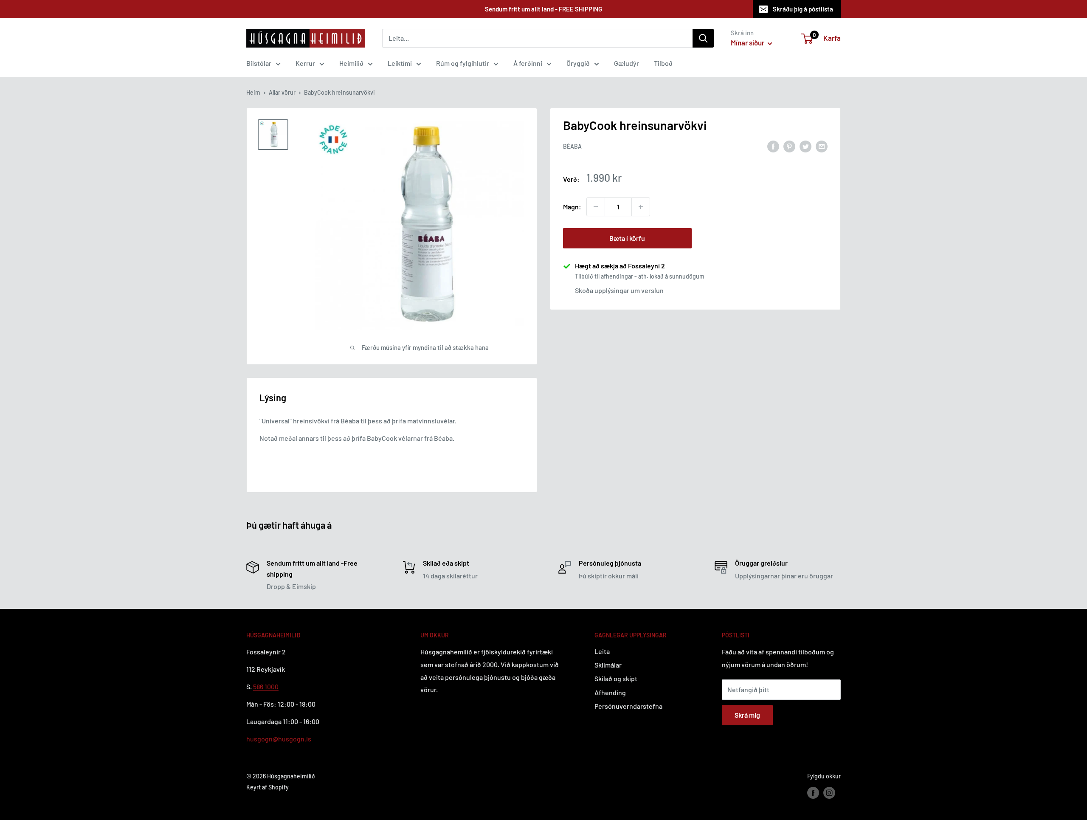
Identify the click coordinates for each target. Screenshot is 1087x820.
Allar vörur (282, 92)
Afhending (610, 692)
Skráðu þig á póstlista (803, 9)
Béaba (572, 146)
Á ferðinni (527, 63)
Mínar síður (748, 42)
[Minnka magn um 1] (596, 207)
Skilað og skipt (615, 678)
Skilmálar (608, 665)
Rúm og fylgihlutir (462, 63)
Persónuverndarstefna (628, 706)
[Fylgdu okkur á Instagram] (829, 792)
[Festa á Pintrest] (789, 145)
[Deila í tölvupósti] (822, 145)
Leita (602, 651)
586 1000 (266, 686)
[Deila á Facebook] (773, 145)
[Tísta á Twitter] (805, 145)
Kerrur (305, 63)
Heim (253, 92)
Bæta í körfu (627, 238)
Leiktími (400, 63)
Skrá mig (747, 715)
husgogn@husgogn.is (278, 739)
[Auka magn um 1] (641, 207)
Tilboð (663, 63)
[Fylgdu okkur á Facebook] (813, 792)
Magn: (572, 207)
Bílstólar (258, 63)
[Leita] (703, 38)
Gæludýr (626, 63)
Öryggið (578, 63)
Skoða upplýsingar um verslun (619, 290)
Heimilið (351, 63)
